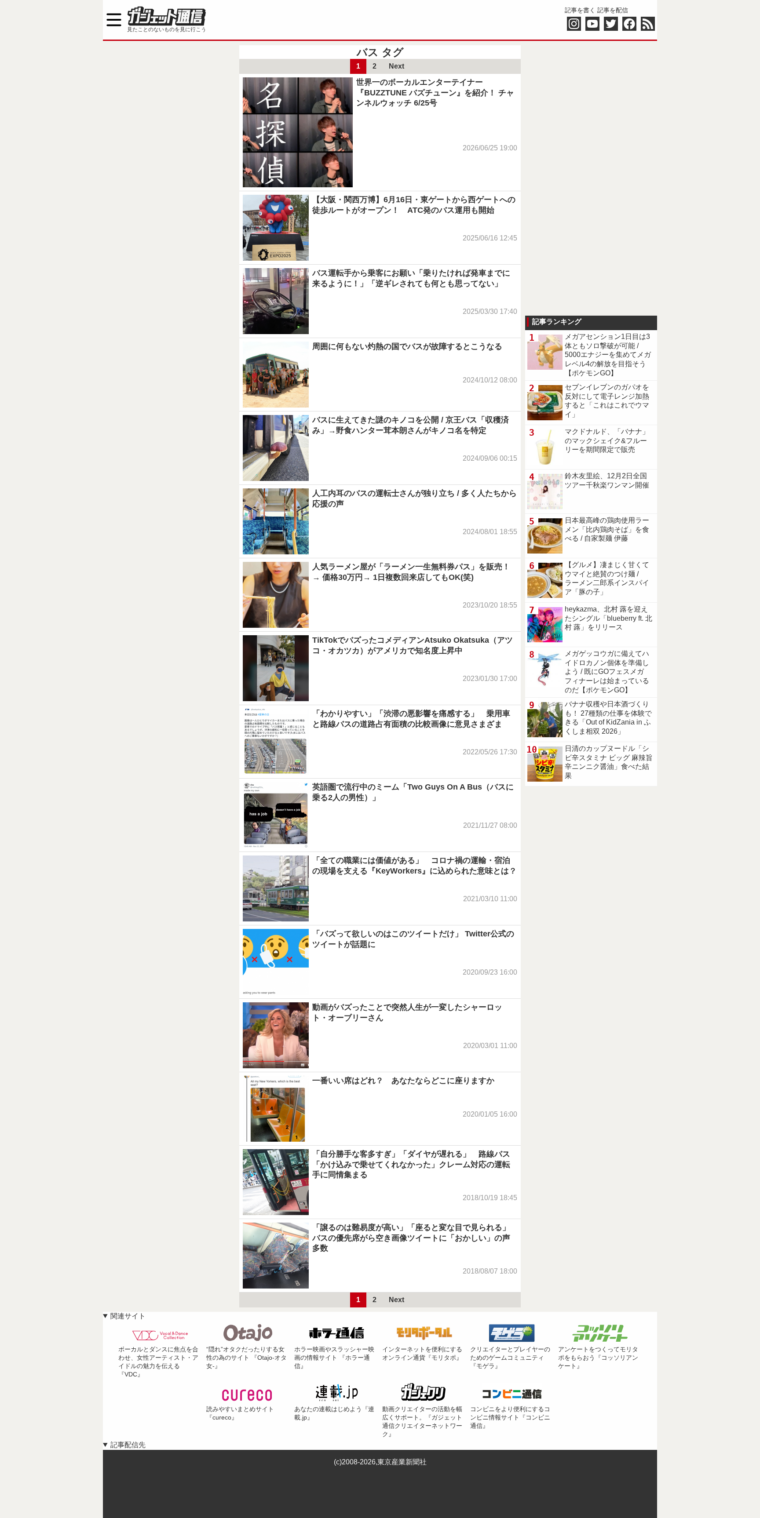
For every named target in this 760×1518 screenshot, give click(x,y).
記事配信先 (128, 1445)
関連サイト (128, 1316)
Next (396, 66)
